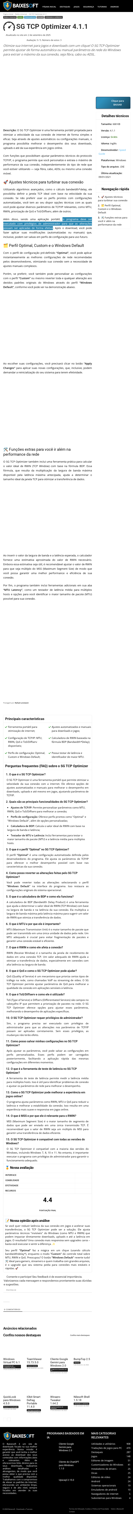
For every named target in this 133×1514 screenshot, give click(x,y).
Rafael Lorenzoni (22, 703)
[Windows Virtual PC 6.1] (11, 1348)
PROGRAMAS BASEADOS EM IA (65, 1435)
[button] (127, 7)
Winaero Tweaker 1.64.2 (55, 1400)
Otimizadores (30, 17)
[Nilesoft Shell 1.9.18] (81, 1386)
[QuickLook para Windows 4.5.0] (11, 1386)
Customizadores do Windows (57, 1407)
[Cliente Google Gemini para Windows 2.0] (58, 1348)
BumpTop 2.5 (82, 1359)
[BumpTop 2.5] (81, 1348)
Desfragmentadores (34, 1410)
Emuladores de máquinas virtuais (9, 1366)
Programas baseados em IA (59, 1369)
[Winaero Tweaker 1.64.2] (58, 1386)
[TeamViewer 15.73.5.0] (34, 1348)
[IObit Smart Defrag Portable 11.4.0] (34, 1386)
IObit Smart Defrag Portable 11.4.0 (33, 1401)
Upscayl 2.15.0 (66, 1480)
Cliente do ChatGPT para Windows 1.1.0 (69, 1465)
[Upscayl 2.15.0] (52, 1483)
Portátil (40, 17)
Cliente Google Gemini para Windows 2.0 (59, 1362)
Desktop (77, 1363)
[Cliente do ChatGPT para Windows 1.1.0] (52, 1465)
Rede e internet (21, 14)
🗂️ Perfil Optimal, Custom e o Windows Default (109, 209)
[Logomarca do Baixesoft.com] (20, 5)
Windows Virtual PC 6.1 (11, 1361)
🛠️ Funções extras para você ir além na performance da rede (112, 221)
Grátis (20, 17)
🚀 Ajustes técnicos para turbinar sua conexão (112, 198)
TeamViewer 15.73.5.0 (34, 1361)
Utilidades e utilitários (53, 17)
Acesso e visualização (11, 1407)
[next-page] (9, 1419)
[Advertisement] (66, 76)
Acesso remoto (32, 1366)
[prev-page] (4, 1419)
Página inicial (8, 14)
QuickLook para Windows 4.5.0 (12, 1400)
